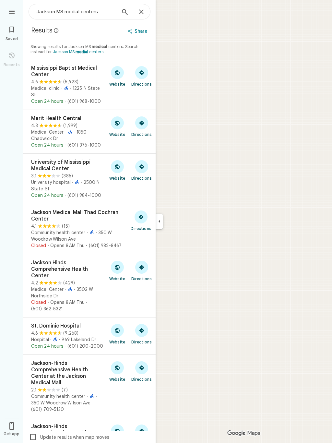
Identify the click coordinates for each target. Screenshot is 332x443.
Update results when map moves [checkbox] (69, 437)
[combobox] (76, 12)
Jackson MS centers (78, 51)
